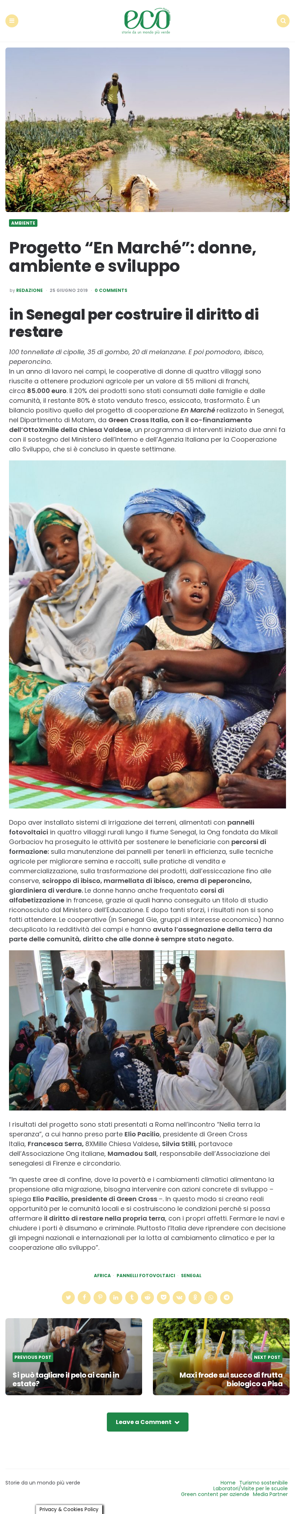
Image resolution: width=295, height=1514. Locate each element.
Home (228, 1482)
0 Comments (111, 290)
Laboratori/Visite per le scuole (250, 1488)
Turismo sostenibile (263, 1482)
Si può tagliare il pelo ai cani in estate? (66, 1379)
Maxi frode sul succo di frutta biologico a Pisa (231, 1379)
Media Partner (270, 1494)
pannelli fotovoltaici (146, 1275)
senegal (191, 1275)
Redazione (29, 290)
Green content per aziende (215, 1494)
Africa (102, 1275)
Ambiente (23, 223)
